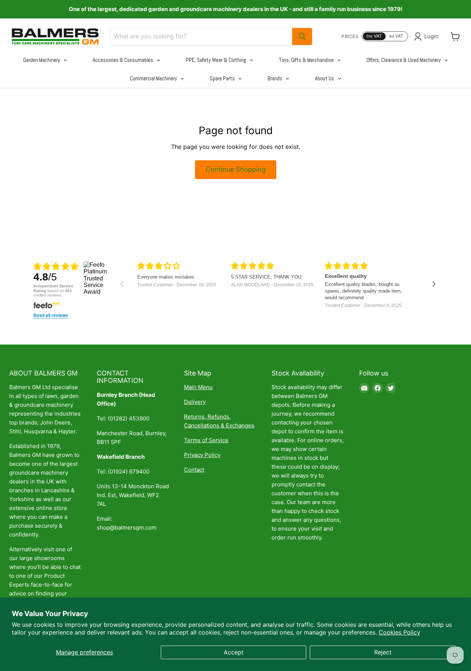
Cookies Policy (399, 632)
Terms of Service (206, 440)
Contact (194, 469)
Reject (383, 652)
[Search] (302, 36)
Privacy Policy (202, 454)
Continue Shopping (236, 169)
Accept (234, 652)
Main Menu (198, 387)
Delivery (195, 401)
